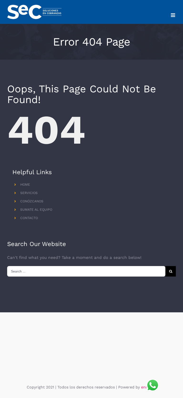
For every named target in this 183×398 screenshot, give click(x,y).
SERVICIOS (29, 193)
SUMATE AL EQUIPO (36, 209)
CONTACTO (29, 218)
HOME (25, 184)
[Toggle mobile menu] (173, 15)
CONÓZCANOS (31, 201)
